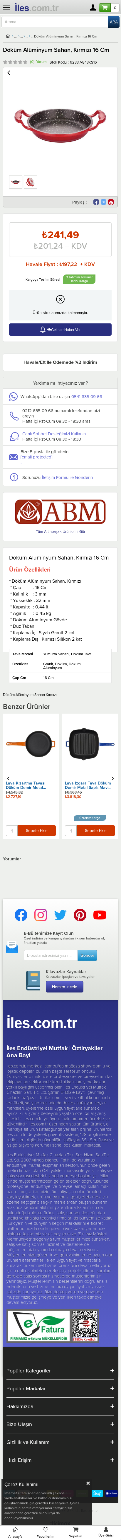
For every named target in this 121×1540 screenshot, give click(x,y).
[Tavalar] (24, 36)
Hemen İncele (64, 987)
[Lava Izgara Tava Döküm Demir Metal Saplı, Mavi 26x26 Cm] (90, 744)
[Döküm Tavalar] (29, 36)
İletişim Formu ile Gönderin (67, 477)
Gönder (87, 955)
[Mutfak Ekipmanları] (19, 36)
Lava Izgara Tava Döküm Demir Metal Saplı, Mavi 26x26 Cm (88, 785)
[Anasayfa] (13, 36)
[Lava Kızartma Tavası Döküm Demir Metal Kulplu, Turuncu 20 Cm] (31, 744)
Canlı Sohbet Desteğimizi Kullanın (54, 434)
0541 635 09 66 (86, 396)
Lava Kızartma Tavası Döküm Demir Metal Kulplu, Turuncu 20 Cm (27, 785)
